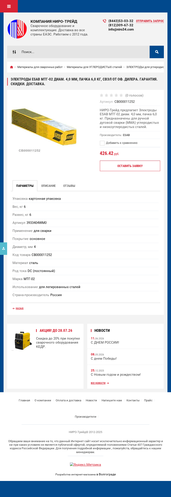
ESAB (126, 135)
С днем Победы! (104, 359)
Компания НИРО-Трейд (54, 21)
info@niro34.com (121, 29)
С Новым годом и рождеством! (116, 375)
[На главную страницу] (17, 29)
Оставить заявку (130, 166)
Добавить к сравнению (121, 142)
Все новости (98, 383)
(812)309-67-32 (120, 25)
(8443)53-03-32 (120, 21)
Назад (19, 308)
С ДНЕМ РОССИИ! (105, 342)
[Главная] (11, 67)
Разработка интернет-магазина (75, 474)
